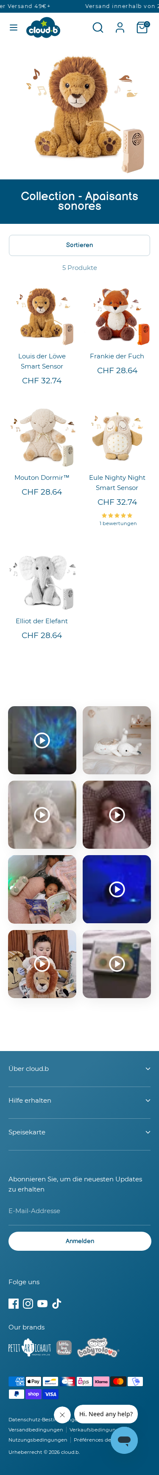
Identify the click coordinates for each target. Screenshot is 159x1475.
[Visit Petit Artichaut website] (29, 1348)
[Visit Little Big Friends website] (64, 1349)
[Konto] (120, 24)
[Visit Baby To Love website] (98, 1348)
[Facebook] (13, 1304)
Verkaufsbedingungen (98, 1430)
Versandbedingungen (35, 1430)
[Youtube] (42, 1304)
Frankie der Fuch (117, 356)
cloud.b (70, 1452)
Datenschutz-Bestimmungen (44, 1420)
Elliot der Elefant (42, 621)
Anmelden (80, 1241)
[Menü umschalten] (13, 27)
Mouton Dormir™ (42, 477)
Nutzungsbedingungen (37, 1440)
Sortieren (79, 245)
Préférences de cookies (102, 1440)
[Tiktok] (57, 1304)
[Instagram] (28, 1304)
